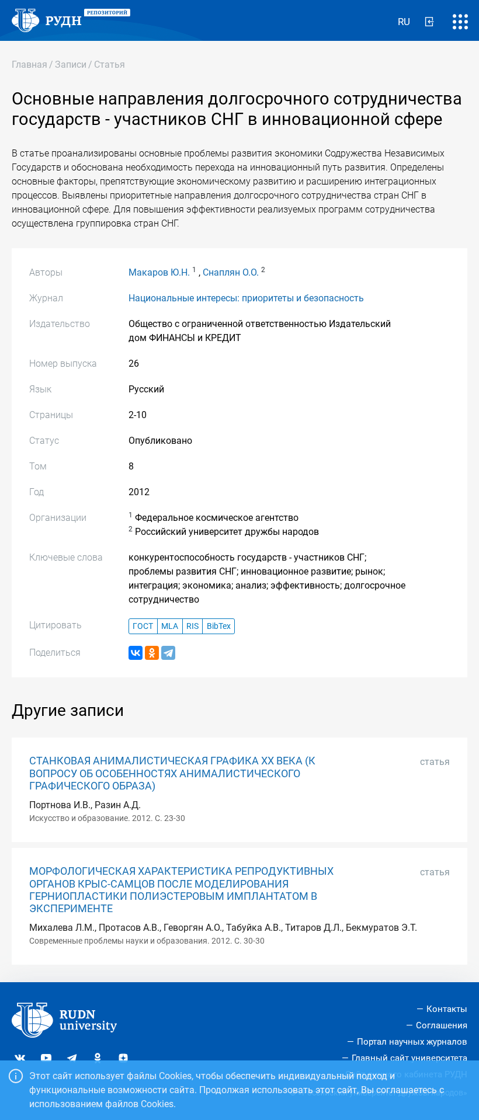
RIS (192, 626)
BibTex (219, 626)
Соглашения (441, 1025)
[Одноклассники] (152, 653)
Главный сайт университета (409, 1058)
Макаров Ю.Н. (159, 272)
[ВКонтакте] (136, 653)
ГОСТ (143, 626)
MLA (169, 626)
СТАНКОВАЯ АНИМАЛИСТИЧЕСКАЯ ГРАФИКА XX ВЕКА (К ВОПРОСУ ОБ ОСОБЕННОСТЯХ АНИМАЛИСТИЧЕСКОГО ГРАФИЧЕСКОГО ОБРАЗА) (172, 773)
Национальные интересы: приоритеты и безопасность (246, 298)
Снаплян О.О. (231, 272)
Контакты (446, 1009)
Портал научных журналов (412, 1041)
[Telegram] (168, 653)
